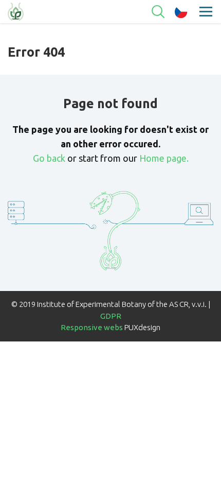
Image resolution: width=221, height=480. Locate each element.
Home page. (164, 158)
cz (181, 12)
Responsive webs (92, 327)
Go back (49, 158)
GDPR (110, 316)
